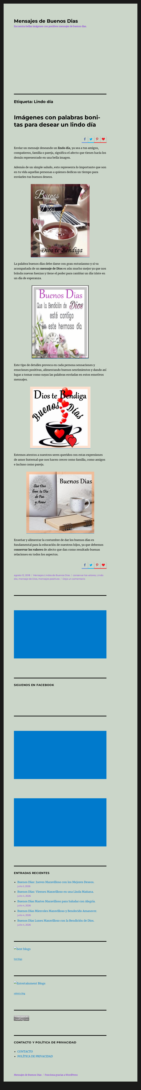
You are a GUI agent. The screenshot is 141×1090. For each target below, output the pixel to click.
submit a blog (19, 993)
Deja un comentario (74, 578)
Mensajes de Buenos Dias (46, 21)
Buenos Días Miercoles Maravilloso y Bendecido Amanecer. (57, 911)
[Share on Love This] (103, 139)
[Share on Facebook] (85, 139)
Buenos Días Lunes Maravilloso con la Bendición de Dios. (55, 920)
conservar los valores (84, 575)
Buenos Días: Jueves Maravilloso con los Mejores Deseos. (55, 882)
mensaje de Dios (28, 578)
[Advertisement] (71, 68)
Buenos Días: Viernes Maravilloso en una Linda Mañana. (55, 891)
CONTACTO (25, 1051)
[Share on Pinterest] (97, 139)
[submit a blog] (60, 983)
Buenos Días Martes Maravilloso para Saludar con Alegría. (56, 901)
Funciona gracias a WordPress (61, 1074)
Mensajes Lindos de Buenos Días (51, 575)
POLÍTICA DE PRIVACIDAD (35, 1056)
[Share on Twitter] (91, 139)
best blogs (18, 959)
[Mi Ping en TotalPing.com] (60, 1018)
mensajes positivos (48, 578)
